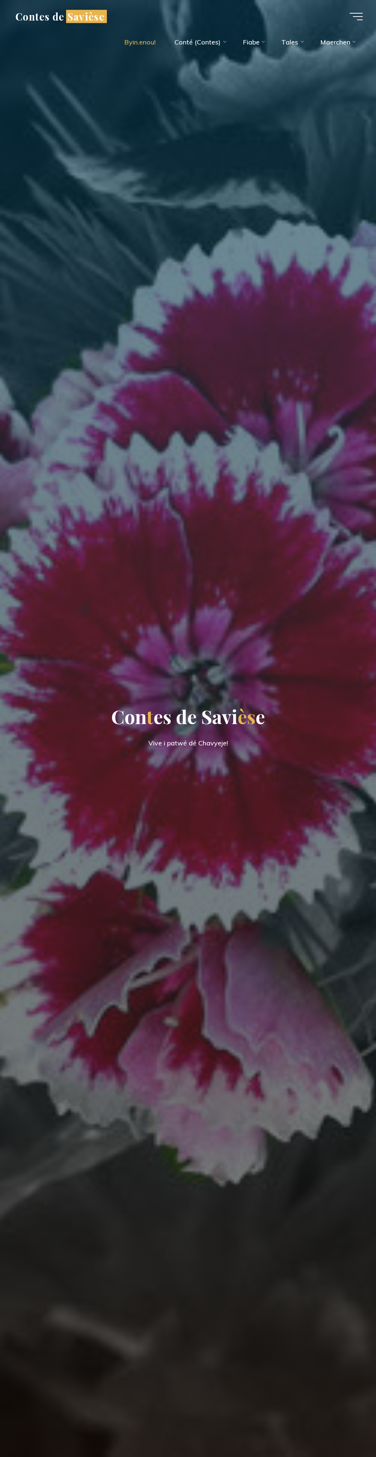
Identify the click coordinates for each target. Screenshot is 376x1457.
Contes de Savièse (60, 16)
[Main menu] (356, 16)
